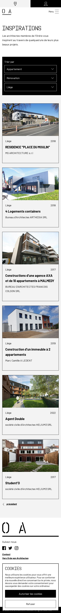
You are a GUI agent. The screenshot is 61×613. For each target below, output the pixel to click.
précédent (11, 503)
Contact (6, 554)
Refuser (30, 604)
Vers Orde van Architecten (15, 558)
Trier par (9, 61)
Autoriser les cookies (30, 593)
